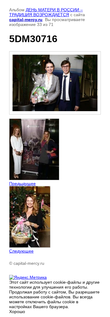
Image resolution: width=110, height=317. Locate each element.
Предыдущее (22, 183)
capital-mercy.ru (25, 19)
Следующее (21, 251)
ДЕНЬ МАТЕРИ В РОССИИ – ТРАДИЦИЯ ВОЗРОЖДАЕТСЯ (46, 12)
